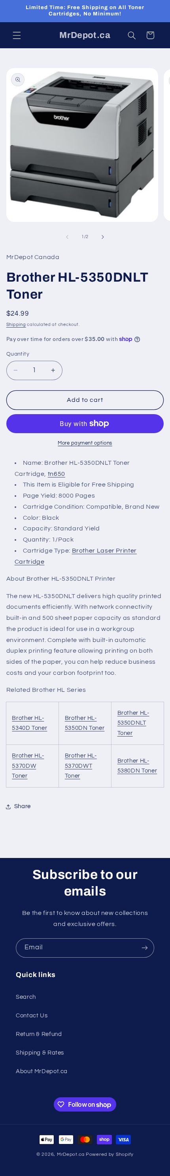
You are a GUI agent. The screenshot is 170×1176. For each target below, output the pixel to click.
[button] (17, 35)
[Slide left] (67, 237)
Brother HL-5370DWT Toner (81, 766)
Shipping (16, 324)
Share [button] (22, 806)
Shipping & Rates (40, 1053)
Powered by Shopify (110, 1154)
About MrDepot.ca (42, 1071)
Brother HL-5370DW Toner (28, 766)
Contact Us (31, 1016)
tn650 (56, 474)
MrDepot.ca (71, 1154)
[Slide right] (102, 237)
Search (26, 997)
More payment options (85, 443)
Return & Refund (39, 1034)
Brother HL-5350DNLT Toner (133, 723)
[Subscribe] (145, 948)
